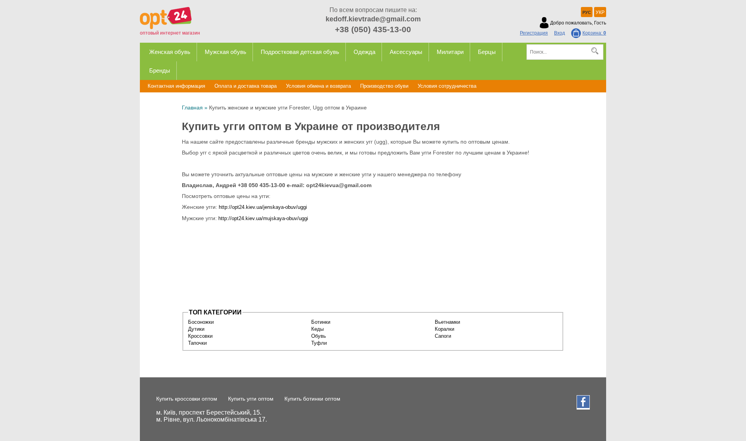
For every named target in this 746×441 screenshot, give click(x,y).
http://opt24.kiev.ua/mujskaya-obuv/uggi (263, 218)
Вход (559, 33)
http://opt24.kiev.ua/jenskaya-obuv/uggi (263, 207)
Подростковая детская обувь (300, 52)
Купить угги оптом (251, 399)
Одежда (364, 52)
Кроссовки (200, 336)
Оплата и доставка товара (245, 86)
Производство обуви (384, 86)
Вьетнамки (447, 322)
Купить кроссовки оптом (186, 399)
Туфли (319, 343)
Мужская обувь (225, 52)
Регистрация (534, 33)
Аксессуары (406, 52)
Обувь (318, 336)
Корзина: (594, 33)
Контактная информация (176, 86)
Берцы (487, 52)
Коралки (444, 329)
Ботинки (320, 322)
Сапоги (443, 336)
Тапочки (197, 343)
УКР (600, 12)
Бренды (159, 70)
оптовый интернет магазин (170, 33)
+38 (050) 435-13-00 (373, 29)
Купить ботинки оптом (312, 399)
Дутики (196, 329)
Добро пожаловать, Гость (578, 23)
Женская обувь (169, 52)
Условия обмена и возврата (318, 86)
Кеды (317, 329)
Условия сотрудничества (447, 86)
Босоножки (201, 322)
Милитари (450, 52)
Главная (192, 107)
